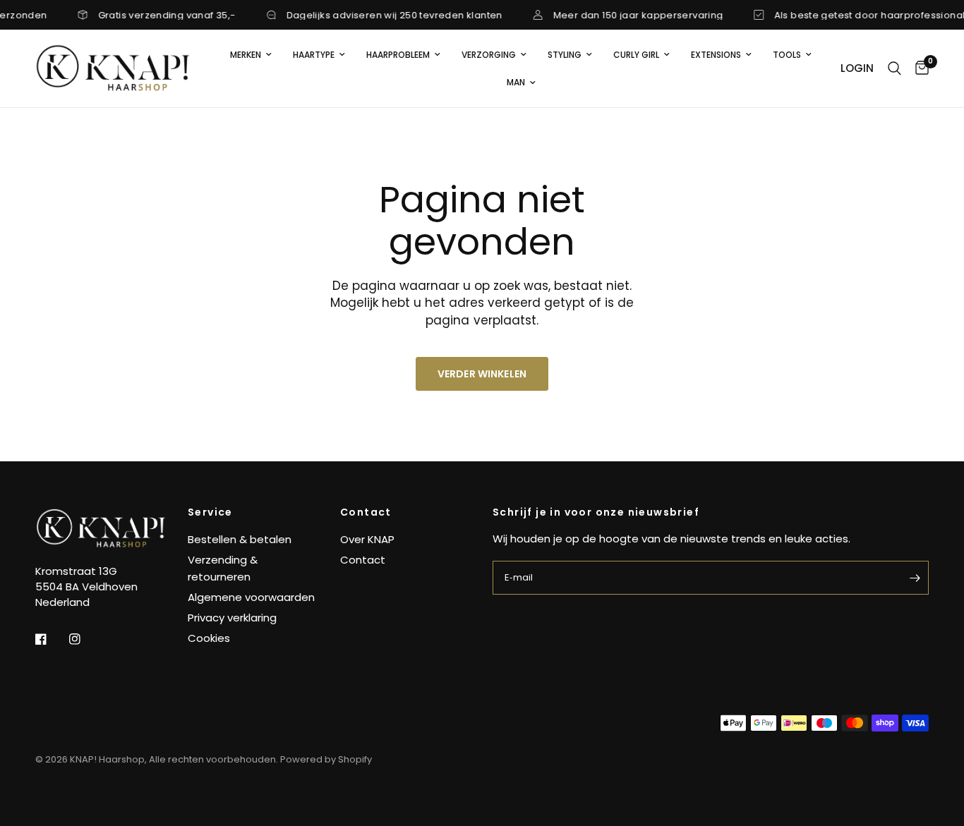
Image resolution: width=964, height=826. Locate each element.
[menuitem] (250, 54)
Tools (787, 55)
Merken (245, 55)
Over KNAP (367, 539)
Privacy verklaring (232, 617)
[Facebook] (50, 639)
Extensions (716, 55)
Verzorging (489, 55)
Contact (366, 512)
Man (516, 82)
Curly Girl (636, 55)
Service (210, 512)
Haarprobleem (398, 55)
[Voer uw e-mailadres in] (914, 578)
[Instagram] (84, 639)
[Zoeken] (894, 68)
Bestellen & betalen (239, 539)
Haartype (314, 55)
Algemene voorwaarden (251, 597)
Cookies (209, 638)
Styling (565, 55)
